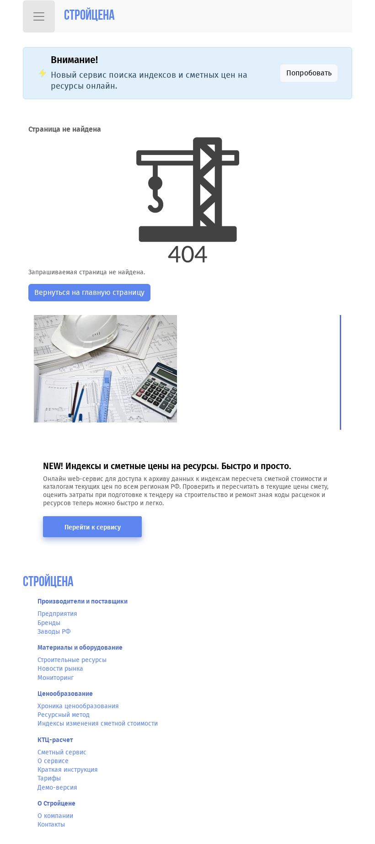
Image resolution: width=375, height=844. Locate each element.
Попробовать (309, 73)
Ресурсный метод (64, 715)
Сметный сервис (62, 752)
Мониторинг (56, 678)
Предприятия (57, 614)
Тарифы (49, 778)
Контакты (51, 824)
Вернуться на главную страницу (89, 292)
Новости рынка (60, 669)
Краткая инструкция (68, 770)
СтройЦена (48, 583)
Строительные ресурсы (72, 660)
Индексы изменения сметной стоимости (98, 723)
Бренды (49, 623)
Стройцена (89, 16)
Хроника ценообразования (78, 706)
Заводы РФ (54, 632)
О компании (55, 816)
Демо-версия (57, 787)
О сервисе (53, 761)
